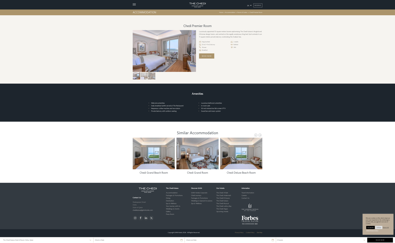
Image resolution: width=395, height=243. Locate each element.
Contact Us (245, 198)
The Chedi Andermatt (223, 195)
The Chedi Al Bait (222, 193)
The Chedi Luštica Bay (223, 206)
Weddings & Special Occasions (201, 201)
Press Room (170, 214)
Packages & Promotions (174, 195)
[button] (134, 4)
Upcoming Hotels (222, 211)
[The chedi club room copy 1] (164, 51)
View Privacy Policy (372, 230)
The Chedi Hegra (222, 209)
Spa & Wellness (171, 203)
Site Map (259, 232)
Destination (170, 201)
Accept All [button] (370, 227)
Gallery (168, 211)
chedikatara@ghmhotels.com (143, 210)
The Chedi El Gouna (223, 198)
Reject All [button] (386, 227)
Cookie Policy (250, 232)
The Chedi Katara (222, 201)
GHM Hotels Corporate (199, 193)
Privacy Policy (239, 232)
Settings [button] (378, 227)
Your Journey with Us (173, 206)
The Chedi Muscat (222, 203)
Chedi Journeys (196, 195)
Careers (244, 195)
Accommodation (172, 193)
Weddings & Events (172, 209)
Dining (168, 198)
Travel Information (248, 193)
